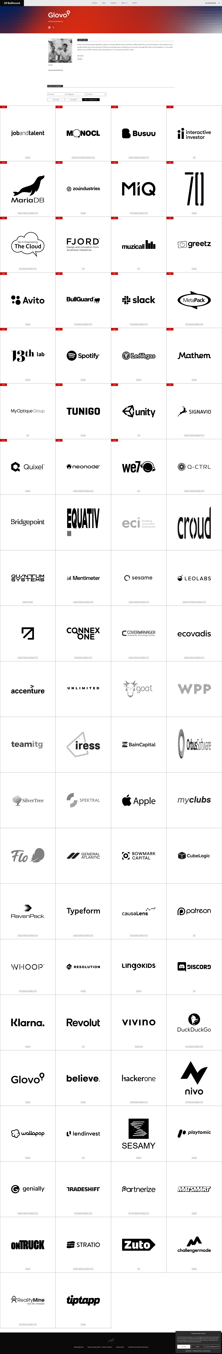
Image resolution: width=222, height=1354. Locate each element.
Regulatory (120, 1347)
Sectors (94, 3)
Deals (104, 3)
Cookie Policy (188, 1350)
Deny (197, 1346)
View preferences (212, 1346)
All (91, 100)
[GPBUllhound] (12, 3)
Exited (56, 100)
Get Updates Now (210, 3)
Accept (183, 1346)
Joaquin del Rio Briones (55, 70)
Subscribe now (78, 1347)
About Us (124, 3)
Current (73, 100)
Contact (134, 3)
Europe (80, 59)
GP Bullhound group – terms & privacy (201, 1350)
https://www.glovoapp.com (55, 21)
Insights (113, 3)
